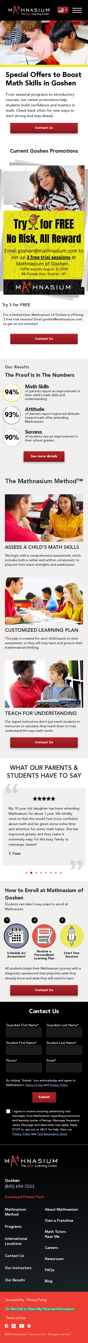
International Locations (16, 1241)
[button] (26, 873)
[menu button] (62, 10)
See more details (44, 456)
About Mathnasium (61, 1209)
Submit (44, 1097)
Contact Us (14, 1256)
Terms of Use (34, 1085)
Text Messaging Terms (52, 1134)
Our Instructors (18, 1268)
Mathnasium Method (15, 1212)
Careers (51, 1248)
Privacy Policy (59, 1085)
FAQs (49, 1270)
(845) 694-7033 (19, 1187)
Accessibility (15, 1300)
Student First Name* (21, 1043)
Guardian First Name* (22, 1025)
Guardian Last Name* (62, 1025)
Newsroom (54, 1259)
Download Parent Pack (24, 1197)
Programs (13, 1227)
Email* (51, 1061)
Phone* (11, 1061)
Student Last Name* (61, 1043)
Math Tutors (55, 1234)
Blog (48, 1281)
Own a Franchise (59, 1221)
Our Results (15, 1280)
